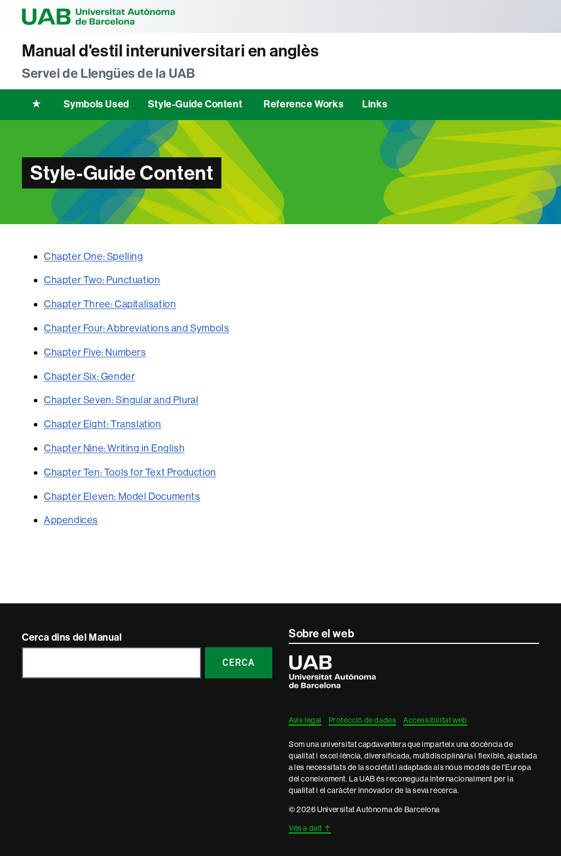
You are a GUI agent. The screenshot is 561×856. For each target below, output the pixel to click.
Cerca (238, 662)
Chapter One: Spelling (94, 256)
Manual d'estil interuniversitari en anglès (170, 51)
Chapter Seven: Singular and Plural (121, 400)
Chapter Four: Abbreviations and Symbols (136, 328)
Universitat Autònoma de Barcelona (98, 16)
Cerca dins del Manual (72, 637)
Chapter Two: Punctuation (102, 280)
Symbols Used (96, 104)
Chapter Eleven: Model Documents (122, 496)
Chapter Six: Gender (89, 376)
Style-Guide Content (195, 104)
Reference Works (304, 104)
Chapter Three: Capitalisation (110, 304)
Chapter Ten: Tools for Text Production (130, 472)
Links (374, 104)
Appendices (71, 520)
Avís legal (305, 720)
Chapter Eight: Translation (103, 424)
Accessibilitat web (435, 720)
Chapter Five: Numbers (95, 352)
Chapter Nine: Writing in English (114, 448)
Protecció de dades (363, 720)
